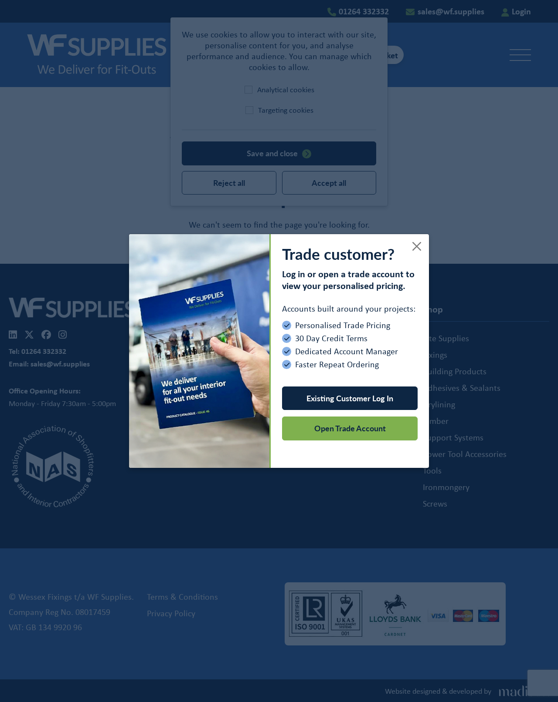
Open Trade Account (350, 428)
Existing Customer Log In (349, 398)
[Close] (416, 246)
